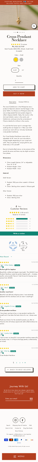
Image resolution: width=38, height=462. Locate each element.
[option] (19, 17)
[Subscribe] (31, 399)
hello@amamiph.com (19, 436)
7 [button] (24, 32)
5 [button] (20, 32)
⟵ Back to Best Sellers (19, 370)
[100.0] (13, 245)
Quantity (19, 76)
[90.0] (23, 245)
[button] (15, 44)
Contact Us (18, 428)
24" (23, 70)
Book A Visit (9, 428)
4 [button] (19, 32)
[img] (4, 262)
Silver (21, 60)
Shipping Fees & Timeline (20, 425)
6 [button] (22, 32)
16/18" (15, 70)
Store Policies (19, 431)
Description (12, 102)
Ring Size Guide (27, 428)
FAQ (30, 425)
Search (8, 425)
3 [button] (17, 32)
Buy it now (19, 94)
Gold (16, 60)
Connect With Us (24, 102)
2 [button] (15, 32)
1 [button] (14, 32)
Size (19, 65)
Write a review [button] (19, 233)
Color (19, 55)
